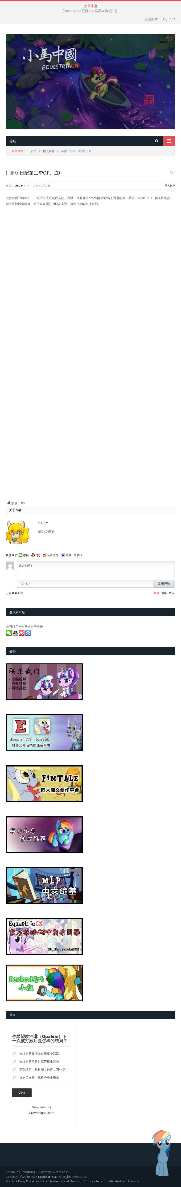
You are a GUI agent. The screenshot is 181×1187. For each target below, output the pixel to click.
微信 (26, 555)
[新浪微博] (22, 635)
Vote (21, 1093)
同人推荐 (170, 185)
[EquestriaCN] (90, 81)
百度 (68, 555)
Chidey (19, 185)
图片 (28, 584)
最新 (157, 593)
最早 (164, 593)
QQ (38, 555)
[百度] (28, 635)
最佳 (171, 593)
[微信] (9, 635)
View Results (41, 1107)
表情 (23, 584)
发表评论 (164, 583)
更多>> (78, 555)
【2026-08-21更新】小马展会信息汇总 (89, 11)
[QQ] (15, 635)
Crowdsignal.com (41, 1113)
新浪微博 (52, 555)
